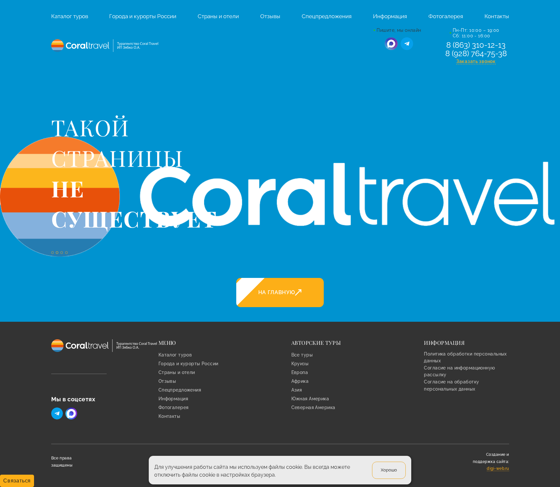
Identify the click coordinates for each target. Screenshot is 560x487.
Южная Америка (310, 398)
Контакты (496, 16)
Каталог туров (69, 16)
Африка (300, 381)
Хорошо (389, 469)
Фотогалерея (445, 16)
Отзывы (270, 16)
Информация (390, 16)
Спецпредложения (327, 16)
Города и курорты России (142, 16)
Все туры (302, 354)
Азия (296, 390)
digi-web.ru (498, 468)
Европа (299, 372)
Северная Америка (313, 407)
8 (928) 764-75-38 (476, 53)
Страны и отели (218, 16)
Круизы (300, 363)
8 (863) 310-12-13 (476, 45)
